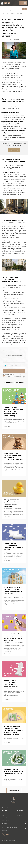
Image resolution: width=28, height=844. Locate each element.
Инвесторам (20, 813)
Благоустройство (6, 813)
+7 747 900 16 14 (6, 821)
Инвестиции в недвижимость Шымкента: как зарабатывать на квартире (11, 684)
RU (26, 9)
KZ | (23, 9)
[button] (14, 150)
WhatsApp (4, 823)
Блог (8, 10)
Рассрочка (19, 815)
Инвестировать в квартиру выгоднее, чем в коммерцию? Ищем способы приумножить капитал (13, 13)
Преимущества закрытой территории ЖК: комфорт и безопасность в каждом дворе (13, 411)
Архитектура (20, 810)
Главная (4, 10)
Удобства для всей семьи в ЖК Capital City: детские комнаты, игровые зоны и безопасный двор (13, 730)
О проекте (4, 810)
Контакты (4, 830)
